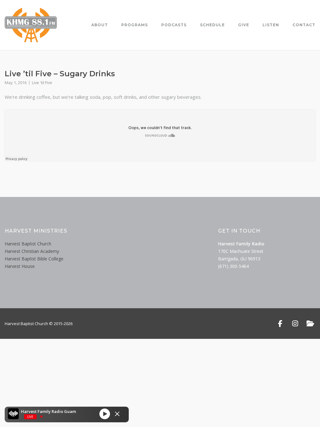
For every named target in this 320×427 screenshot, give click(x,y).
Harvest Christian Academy (32, 251)
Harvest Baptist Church (28, 244)
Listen (270, 25)
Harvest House (20, 266)
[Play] (105, 413)
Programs (134, 25)
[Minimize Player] (117, 414)
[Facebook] (280, 323)
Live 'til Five (42, 82)
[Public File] (310, 323)
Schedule (212, 25)
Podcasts (174, 25)
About (99, 25)
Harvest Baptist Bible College (34, 259)
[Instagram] (295, 323)
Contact (303, 25)
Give (243, 25)
